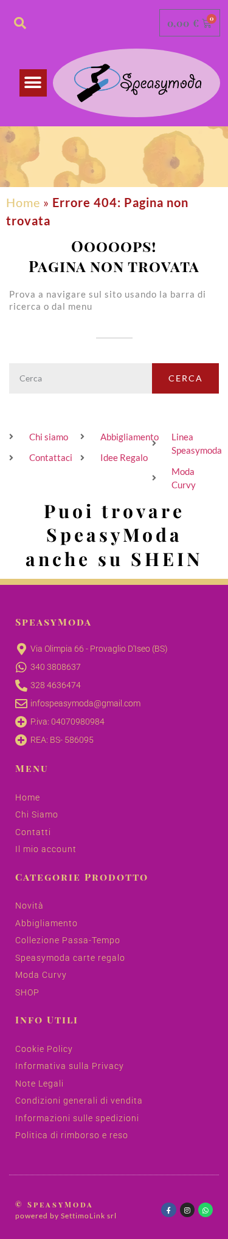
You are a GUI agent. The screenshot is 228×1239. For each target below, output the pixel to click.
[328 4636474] (21, 686)
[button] (33, 83)
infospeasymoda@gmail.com (85, 703)
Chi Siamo (36, 814)
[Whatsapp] (205, 1210)
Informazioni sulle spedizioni (77, 1118)
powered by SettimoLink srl (66, 1215)
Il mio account (46, 849)
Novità (29, 905)
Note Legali (39, 1083)
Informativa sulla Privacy (69, 1066)
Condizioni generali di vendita (79, 1100)
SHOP (27, 992)
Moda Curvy (41, 975)
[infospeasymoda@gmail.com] (21, 704)
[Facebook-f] (168, 1210)
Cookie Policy (44, 1049)
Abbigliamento (46, 923)
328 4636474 (55, 685)
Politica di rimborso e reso (71, 1135)
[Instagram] (187, 1210)
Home (23, 202)
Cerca (185, 378)
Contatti (33, 832)
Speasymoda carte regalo (70, 958)
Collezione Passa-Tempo (67, 940)
